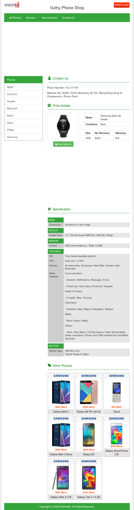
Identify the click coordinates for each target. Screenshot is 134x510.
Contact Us (68, 17)
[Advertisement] (67, 49)
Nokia (10, 115)
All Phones (15, 17)
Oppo (10, 122)
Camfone (12, 94)
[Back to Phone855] (121, 4)
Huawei (11, 101)
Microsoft (12, 108)
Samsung (12, 137)
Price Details (60, 105)
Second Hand (49, 17)
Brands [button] (30, 17)
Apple (10, 87)
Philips (10, 130)
